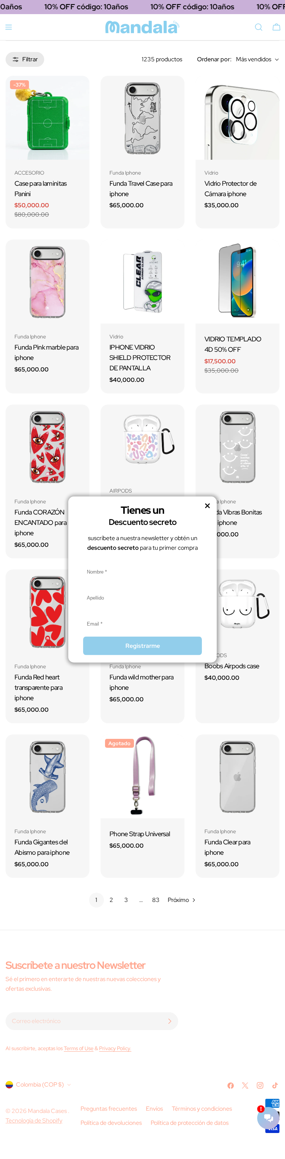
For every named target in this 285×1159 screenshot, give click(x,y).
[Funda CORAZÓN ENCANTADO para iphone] (47, 446)
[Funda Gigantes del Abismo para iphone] (47, 776)
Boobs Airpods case (231, 666)
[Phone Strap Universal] (142, 776)
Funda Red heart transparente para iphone (38, 687)
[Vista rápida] (79, 92)
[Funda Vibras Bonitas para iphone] (237, 446)
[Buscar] (258, 27)
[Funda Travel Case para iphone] (142, 118)
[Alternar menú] (8, 27)
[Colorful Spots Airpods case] (142, 441)
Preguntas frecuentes (109, 1109)
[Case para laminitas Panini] (47, 118)
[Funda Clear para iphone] (237, 776)
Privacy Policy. (115, 1048)
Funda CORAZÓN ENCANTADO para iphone (40, 522)
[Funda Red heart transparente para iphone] (47, 611)
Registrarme (142, 646)
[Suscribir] (169, 1021)
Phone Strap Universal (139, 834)
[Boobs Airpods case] (237, 606)
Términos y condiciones (202, 1109)
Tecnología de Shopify (34, 1120)
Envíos (154, 1109)
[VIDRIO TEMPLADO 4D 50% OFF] (237, 282)
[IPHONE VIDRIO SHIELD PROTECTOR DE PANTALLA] (142, 282)
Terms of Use (79, 1048)
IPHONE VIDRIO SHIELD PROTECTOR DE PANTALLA (140, 357)
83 (156, 900)
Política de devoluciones (111, 1123)
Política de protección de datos (190, 1123)
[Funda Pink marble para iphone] (47, 282)
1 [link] (96, 900)
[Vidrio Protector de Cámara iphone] (237, 118)
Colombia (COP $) (40, 1084)
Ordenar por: (214, 59)
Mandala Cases (48, 1111)
